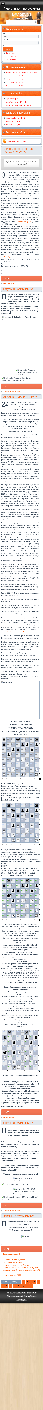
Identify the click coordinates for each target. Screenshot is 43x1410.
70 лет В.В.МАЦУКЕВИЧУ (20, 396)
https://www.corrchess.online (16, 632)
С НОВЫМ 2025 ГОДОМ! (13, 1262)
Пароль (5, 40)
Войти (8, 49)
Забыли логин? (11, 56)
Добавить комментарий (11, 391)
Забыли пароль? (12, 60)
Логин (5, 34)
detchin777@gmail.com (9, 257)
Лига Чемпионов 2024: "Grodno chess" (20, 105)
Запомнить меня (9, 46)
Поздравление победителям (14, 1260)
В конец (29, 1286)
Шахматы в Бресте (13, 121)
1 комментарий (8, 284)
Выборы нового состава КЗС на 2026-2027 (18, 150)
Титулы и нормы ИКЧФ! (18, 289)
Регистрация (10, 53)
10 (14, 1286)
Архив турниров (12, 99)
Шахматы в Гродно (13, 125)
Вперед (21, 1286)
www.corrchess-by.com (24, 222)
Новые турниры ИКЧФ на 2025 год (16, 1265)
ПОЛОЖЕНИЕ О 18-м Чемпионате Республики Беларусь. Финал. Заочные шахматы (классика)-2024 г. (22, 1270)
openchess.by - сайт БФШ (15, 118)
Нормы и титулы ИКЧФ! (18, 1215)
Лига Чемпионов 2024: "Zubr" (16, 102)
